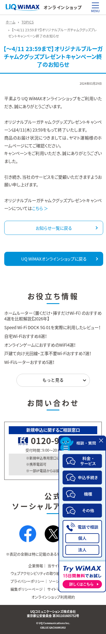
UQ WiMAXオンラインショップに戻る (53, 259)
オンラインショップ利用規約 (53, 597)
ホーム (10, 22)
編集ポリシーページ (26, 589)
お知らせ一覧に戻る (54, 228)
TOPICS (27, 22)
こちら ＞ (40, 208)
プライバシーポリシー (27, 581)
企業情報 (35, 565)
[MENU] (95, 5)
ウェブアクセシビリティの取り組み (37, 573)
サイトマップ (56, 589)
